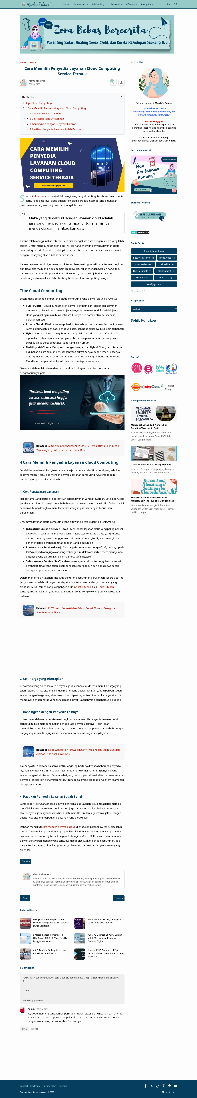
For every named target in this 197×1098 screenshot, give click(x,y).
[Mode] (168, 4)
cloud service (41, 196)
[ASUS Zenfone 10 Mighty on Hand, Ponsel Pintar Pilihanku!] (25, 958)
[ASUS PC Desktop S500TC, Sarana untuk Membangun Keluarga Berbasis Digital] (79, 943)
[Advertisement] (72, 643)
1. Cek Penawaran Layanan (45, 113)
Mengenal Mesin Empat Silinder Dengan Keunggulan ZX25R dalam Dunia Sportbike (50, 922)
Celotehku (165, 264)
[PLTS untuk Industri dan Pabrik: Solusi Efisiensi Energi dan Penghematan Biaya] (28, 615)
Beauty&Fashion (141, 257)
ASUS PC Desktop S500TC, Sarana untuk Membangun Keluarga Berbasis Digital (105, 938)
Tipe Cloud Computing (39, 103)
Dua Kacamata (140, 270)
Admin (31, 1008)
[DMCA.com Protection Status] (140, 233)
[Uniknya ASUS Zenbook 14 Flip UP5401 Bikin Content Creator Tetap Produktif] (79, 958)
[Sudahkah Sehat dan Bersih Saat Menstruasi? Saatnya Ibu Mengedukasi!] (154, 493)
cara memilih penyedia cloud (59, 827)
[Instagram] (163, 1086)
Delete (34, 1029)
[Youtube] (175, 1086)
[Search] (175, 4)
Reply (24, 1029)
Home (66, 4)
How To (163, 277)
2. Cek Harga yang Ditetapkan (47, 118)
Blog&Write (165, 257)
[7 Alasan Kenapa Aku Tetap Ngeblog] (154, 460)
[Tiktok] (158, 1086)
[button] (24, 97)
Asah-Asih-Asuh (151, 251)
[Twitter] (151, 1086)
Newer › (119, 898)
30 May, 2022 (42, 1009)
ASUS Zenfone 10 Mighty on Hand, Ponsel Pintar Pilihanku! (50, 952)
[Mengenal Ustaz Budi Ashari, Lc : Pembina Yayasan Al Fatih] (154, 420)
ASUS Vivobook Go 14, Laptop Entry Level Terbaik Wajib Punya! (106, 921)
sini (147, 137)
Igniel (174, 1092)
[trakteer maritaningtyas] (150, 222)
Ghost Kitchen (82, 587)
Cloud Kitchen (105, 587)
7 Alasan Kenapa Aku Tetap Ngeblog (151, 464)
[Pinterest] (169, 1086)
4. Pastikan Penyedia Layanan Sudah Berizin (55, 129)
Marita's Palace (163, 103)
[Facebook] (145, 1086)
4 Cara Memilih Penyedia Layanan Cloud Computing (56, 108)
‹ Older (25, 898)
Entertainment (164, 270)
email (172, 140)
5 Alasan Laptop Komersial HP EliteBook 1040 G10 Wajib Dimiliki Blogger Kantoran (50, 938)
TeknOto (26, 861)
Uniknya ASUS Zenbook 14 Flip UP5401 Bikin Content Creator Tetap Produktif (106, 953)
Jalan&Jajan (151, 284)
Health (139, 277)
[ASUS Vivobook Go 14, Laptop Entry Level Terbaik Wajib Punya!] (79, 928)
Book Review (141, 264)
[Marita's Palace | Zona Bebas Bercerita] (36, 3)
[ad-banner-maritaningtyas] (154, 193)
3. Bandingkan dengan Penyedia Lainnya (53, 124)
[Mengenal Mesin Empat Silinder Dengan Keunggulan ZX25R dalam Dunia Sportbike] (25, 928)
